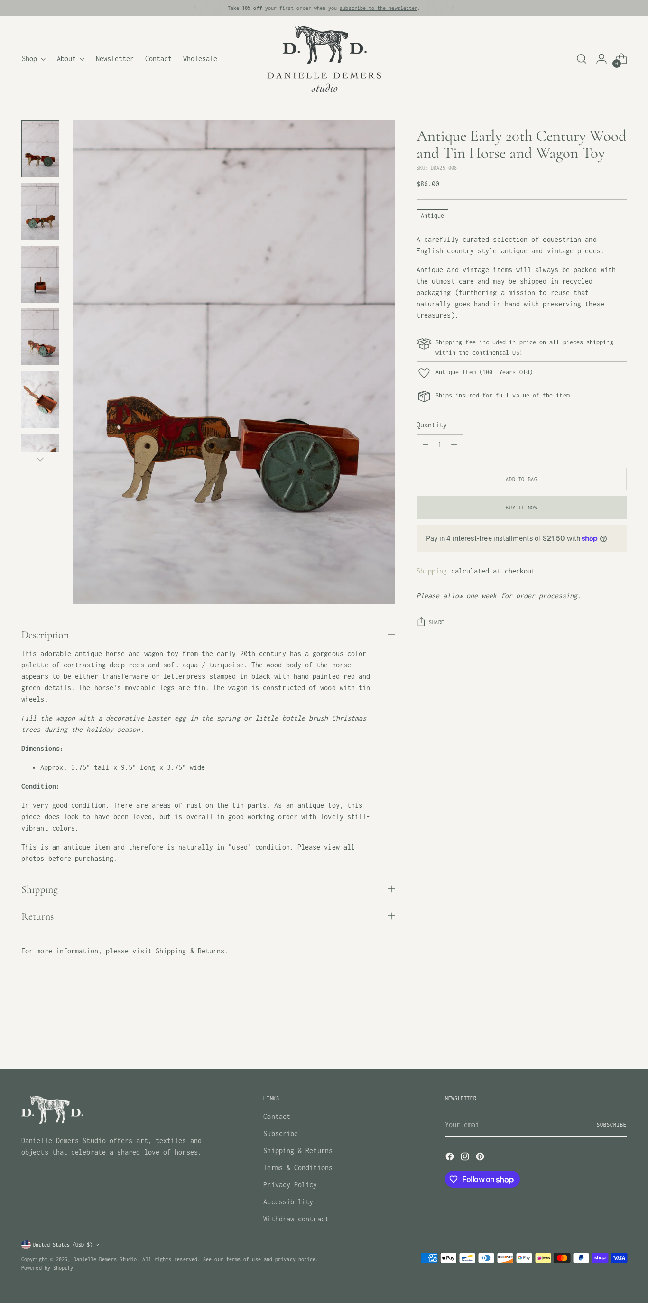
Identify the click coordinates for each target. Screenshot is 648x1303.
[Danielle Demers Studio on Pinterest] (481, 1158)
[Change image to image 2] (40, 211)
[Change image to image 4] (40, 336)
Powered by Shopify (47, 1268)
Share (436, 622)
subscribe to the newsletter (378, 8)
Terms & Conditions (297, 1168)
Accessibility (288, 1202)
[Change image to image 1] (40, 148)
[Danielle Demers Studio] (324, 59)
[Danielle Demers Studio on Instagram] (466, 1158)
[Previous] (195, 8)
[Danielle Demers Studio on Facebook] (450, 1158)
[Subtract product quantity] (425, 444)
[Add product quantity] (454, 444)
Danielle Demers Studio (105, 1259)
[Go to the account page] (601, 58)
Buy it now (521, 507)
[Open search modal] (581, 58)
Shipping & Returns (297, 1150)
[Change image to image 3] (40, 274)
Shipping (432, 571)
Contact (276, 1116)
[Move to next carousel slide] (619, 1036)
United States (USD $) (63, 1244)
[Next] (453, 8)
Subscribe (280, 1133)
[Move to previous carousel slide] (597, 1036)
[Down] (40, 459)
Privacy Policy (290, 1185)
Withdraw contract (295, 1219)
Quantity (432, 425)
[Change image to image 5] (40, 399)
